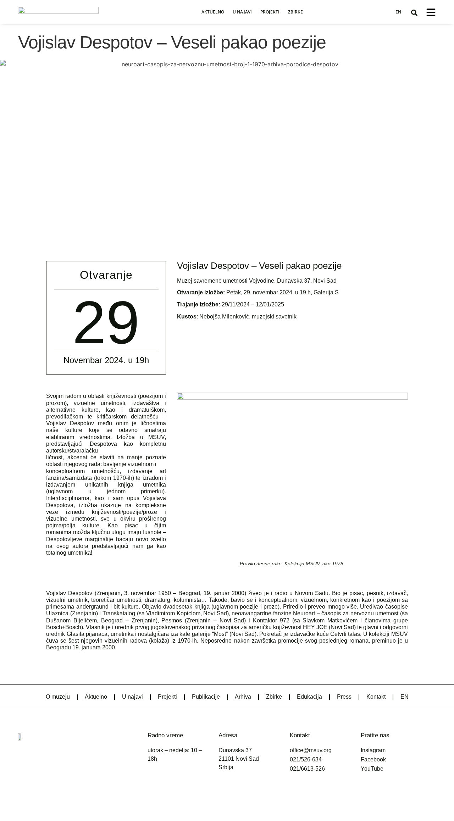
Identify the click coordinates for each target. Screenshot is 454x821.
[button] (414, 13)
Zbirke (295, 12)
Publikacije (206, 697)
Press (344, 697)
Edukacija (309, 697)
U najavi (242, 12)
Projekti (269, 12)
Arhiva (243, 697)
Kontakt (376, 697)
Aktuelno (212, 12)
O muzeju (58, 697)
